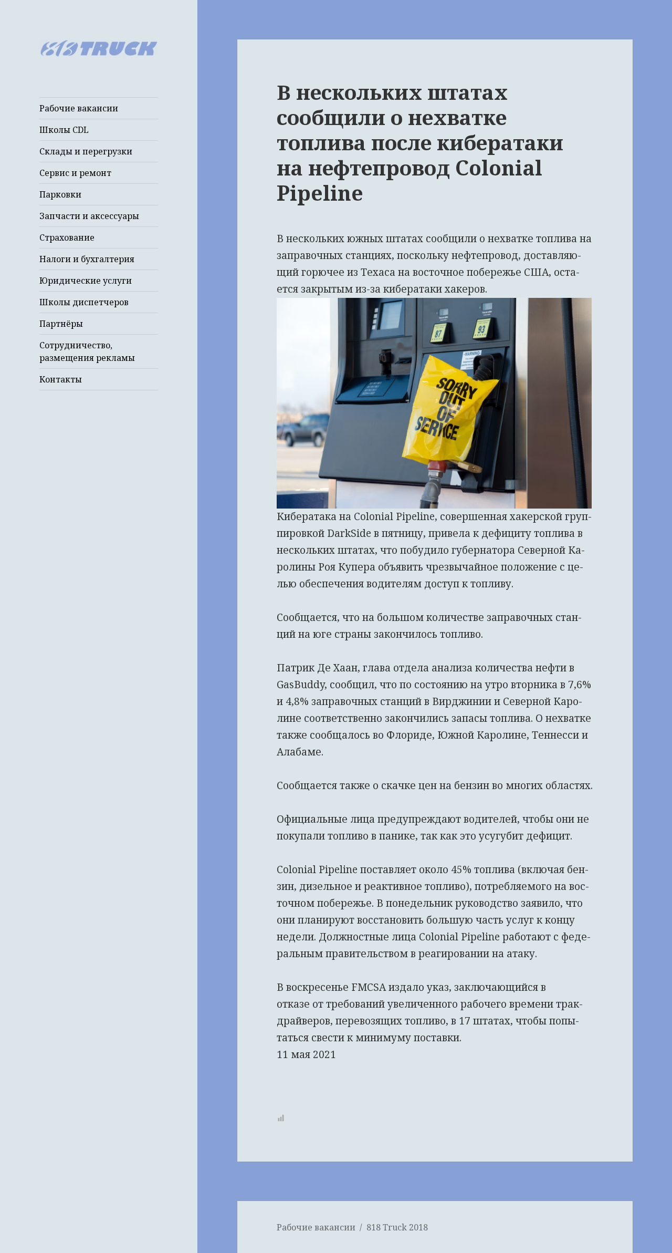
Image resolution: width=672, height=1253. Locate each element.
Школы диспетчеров (84, 302)
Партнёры (61, 323)
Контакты (60, 379)
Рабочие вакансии (78, 108)
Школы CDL (64, 130)
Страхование (66, 237)
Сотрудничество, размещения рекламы (87, 351)
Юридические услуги (85, 280)
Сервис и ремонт (75, 173)
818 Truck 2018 (397, 1227)
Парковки (60, 194)
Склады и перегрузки (85, 151)
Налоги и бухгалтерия (86, 259)
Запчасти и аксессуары (89, 216)
